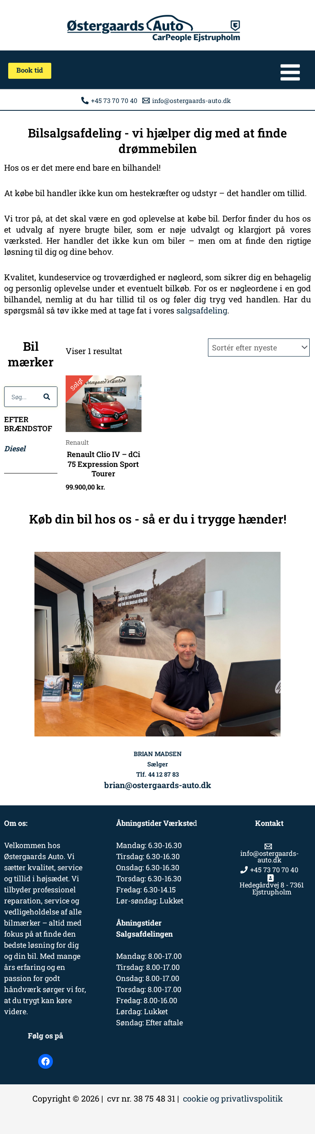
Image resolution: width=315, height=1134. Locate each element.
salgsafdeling (201, 310)
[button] (29, 70)
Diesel (14, 448)
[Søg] (47, 397)
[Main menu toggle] (290, 72)
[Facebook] (45, 1061)
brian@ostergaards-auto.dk (157, 785)
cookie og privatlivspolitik (233, 1098)
